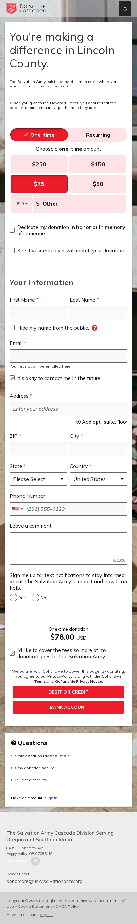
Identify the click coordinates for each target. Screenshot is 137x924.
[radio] (42, 135)
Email (16, 343)
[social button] (125, 8)
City (74, 436)
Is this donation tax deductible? (42, 755)
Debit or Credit (68, 692)
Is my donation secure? (34, 767)
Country (79, 466)
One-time (42, 135)
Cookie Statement (35, 906)
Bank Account (69, 707)
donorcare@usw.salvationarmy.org (44, 881)
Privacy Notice (92, 900)
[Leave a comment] (68, 548)
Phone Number (27, 496)
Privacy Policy (59, 676)
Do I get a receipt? (30, 779)
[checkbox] (68, 230)
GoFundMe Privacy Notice (78, 681)
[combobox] (17, 509)
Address (19, 396)
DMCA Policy (67, 906)
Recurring (98, 135)
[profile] (99, 8)
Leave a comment (31, 526)
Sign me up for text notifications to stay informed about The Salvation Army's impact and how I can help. (68, 581)
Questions (31, 743)
